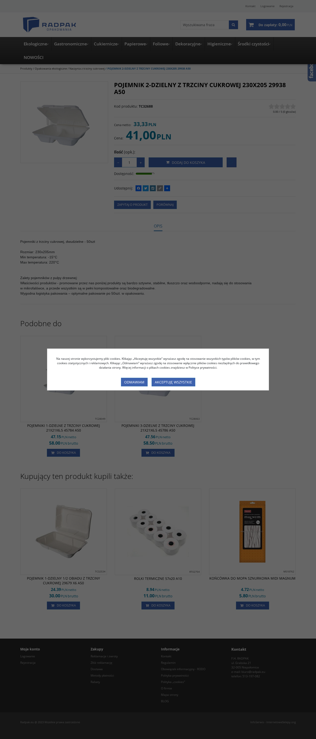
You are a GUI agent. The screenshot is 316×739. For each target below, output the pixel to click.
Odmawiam (134, 382)
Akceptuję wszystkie (173, 382)
